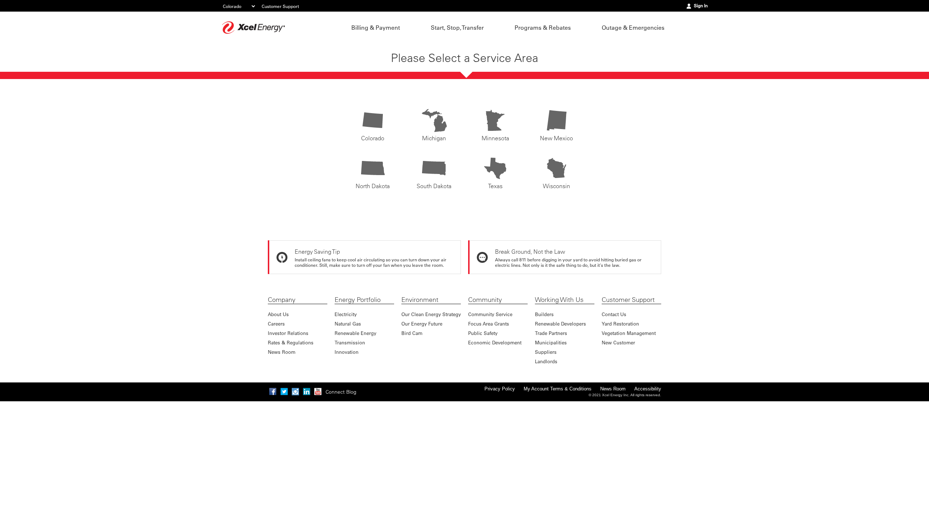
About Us (278, 314)
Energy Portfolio (358, 300)
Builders (544, 314)
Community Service (490, 314)
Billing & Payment (375, 27)
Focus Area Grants (488, 323)
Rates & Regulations (291, 342)
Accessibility (647, 389)
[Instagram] (295, 391)
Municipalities (551, 342)
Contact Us (614, 314)
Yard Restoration (620, 323)
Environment (419, 300)
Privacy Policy (499, 389)
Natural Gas (348, 323)
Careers (276, 323)
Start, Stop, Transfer (457, 27)
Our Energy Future (421, 323)
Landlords (546, 361)
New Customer (618, 342)
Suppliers (546, 352)
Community (485, 300)
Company (281, 300)
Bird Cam (411, 333)
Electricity (346, 314)
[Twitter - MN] (284, 391)
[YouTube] (318, 391)
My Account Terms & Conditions (558, 389)
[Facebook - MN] (273, 391)
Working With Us (559, 300)
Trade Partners (551, 333)
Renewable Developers (560, 323)
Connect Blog (341, 392)
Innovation (347, 352)
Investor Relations (288, 333)
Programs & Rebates (543, 27)
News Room (281, 352)
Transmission (350, 342)
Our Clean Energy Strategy (431, 314)
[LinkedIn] (306, 391)
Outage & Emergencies (633, 27)
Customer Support (280, 6)
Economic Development (494, 342)
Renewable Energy (355, 333)
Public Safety (483, 333)
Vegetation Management (629, 333)
